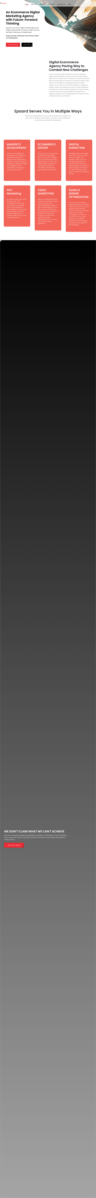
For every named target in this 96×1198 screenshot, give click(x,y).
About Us (34, 4)
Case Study (51, 4)
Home (26, 4)
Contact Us (61, 4)
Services (42, 4)
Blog (69, 4)
